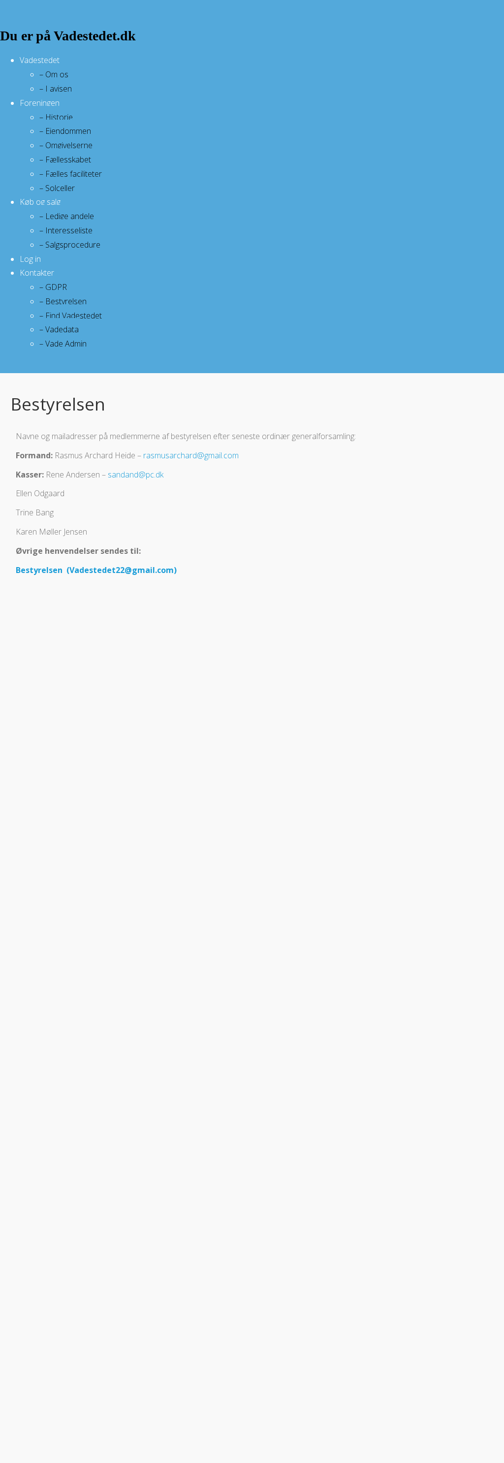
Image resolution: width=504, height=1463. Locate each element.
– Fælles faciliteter (70, 173)
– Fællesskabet (65, 159)
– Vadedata (59, 329)
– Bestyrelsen (63, 301)
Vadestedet (40, 60)
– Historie (56, 117)
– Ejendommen (65, 131)
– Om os (53, 74)
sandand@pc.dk (135, 474)
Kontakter (37, 272)
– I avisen (55, 88)
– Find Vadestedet (70, 315)
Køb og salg (40, 201)
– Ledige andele (66, 216)
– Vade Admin (63, 343)
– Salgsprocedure (69, 244)
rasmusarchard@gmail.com (191, 455)
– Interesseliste (66, 230)
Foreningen (40, 102)
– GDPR (53, 287)
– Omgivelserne (66, 145)
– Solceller (57, 188)
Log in (30, 259)
